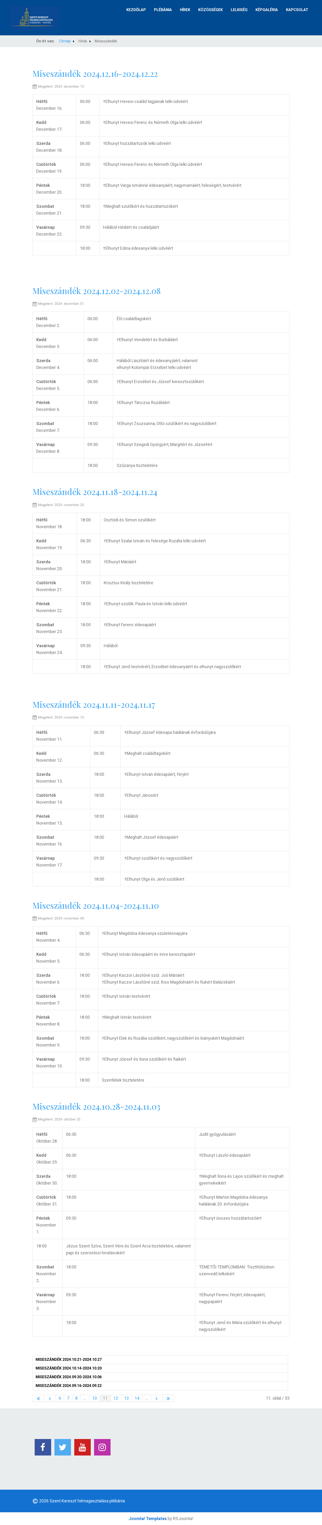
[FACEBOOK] (43, 1447)
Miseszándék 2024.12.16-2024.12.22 (95, 73)
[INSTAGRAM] (102, 1447)
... (84, 1398)
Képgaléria (267, 10)
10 (94, 1398)
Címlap (65, 41)
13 (126, 1398)
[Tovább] (157, 1398)
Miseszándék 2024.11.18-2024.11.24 (95, 491)
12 (115, 1398)
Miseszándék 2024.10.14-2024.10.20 (69, 1368)
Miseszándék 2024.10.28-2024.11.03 (96, 1106)
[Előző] (50, 1398)
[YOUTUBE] (82, 1447)
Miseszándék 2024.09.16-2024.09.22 (69, 1385)
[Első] (38, 1398)
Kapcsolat (297, 10)
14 (137, 1398)
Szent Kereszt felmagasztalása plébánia (87, 1500)
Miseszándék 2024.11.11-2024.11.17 (94, 704)
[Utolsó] (168, 1398)
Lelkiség (239, 10)
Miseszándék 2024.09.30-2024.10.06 (69, 1377)
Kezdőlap (136, 10)
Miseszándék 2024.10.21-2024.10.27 (69, 1359)
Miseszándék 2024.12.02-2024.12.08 (97, 290)
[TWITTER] (62, 1447)
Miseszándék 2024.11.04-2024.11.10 (96, 905)
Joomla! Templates (148, 1518)
